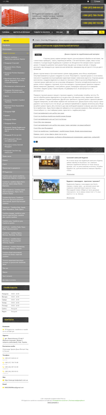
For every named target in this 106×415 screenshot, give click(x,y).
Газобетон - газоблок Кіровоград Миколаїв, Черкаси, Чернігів (13, 247)
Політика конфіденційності (77, 400)
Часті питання (7, 276)
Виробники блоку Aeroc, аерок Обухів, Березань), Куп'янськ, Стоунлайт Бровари (15, 80)
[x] (37, 142)
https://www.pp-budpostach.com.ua (16, 380)
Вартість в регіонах (21, 32)
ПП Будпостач (7, 172)
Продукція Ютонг (10, 123)
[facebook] (34, 142)
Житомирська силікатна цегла (15, 86)
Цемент (7, 115)
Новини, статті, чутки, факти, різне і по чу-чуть (50, 134)
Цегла (7, 96)
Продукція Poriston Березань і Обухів (15, 73)
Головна (5, 32)
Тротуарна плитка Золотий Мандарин (14, 145)
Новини (5, 160)
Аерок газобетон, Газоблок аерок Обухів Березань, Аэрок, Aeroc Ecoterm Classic (14, 191)
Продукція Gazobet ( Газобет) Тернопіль (15, 101)
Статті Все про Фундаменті (43, 128)
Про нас (59, 32)
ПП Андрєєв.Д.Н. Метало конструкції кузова (13, 140)
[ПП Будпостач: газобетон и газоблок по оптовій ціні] (15, 16)
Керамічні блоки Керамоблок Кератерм (14, 106)
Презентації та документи (11, 168)
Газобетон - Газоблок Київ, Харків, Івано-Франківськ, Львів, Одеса (14, 208)
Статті (38, 40)
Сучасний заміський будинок (77, 157)
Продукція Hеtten (10, 119)
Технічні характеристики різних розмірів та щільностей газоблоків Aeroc (14, 262)
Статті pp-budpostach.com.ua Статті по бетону (50, 119)
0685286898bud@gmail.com (14, 387)
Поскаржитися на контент (60, 400)
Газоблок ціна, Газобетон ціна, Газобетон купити (13, 222)
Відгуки (5, 272)
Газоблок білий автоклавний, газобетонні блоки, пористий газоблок (12, 254)
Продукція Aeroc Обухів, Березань (13, 68)
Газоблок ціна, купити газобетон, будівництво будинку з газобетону (14, 177)
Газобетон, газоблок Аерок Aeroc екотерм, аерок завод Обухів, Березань (14, 184)
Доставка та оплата (9, 280)
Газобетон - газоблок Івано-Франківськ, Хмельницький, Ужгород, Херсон (12, 241)
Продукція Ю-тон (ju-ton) (13, 135)
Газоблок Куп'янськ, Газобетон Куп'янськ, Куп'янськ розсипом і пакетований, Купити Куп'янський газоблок (14, 200)
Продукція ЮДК (10, 111)
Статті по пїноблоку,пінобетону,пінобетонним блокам (52, 116)
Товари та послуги (42, 32)
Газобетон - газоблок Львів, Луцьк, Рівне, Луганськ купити (14, 228)
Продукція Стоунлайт (12, 63)
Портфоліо (6, 45)
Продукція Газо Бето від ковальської (13, 151)
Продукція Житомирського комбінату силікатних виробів (14, 91)
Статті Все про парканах (42, 122)
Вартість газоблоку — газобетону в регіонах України (15, 58)
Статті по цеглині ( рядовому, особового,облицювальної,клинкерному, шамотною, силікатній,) (67, 137)
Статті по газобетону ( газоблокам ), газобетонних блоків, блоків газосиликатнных (63, 131)
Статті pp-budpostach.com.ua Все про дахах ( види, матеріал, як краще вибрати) (62, 125)
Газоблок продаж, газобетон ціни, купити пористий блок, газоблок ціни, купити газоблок (14, 215)
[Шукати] (102, 32)
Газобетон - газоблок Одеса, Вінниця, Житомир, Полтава (12, 234)
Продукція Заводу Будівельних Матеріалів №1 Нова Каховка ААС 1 (15, 129)
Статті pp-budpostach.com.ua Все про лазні (49, 113)
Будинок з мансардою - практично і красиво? (83, 181)
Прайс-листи (7, 156)
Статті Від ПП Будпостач (49, 40)
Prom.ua (63, 398)
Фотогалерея (7, 49)
